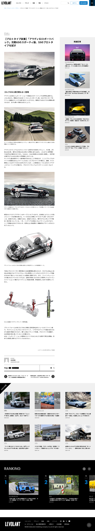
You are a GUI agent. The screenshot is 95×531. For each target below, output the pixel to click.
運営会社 (66, 524)
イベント (46, 3)
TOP (5, 8)
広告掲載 (59, 524)
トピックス (18, 3)
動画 (34, 3)
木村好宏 (13, 360)
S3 (9, 368)
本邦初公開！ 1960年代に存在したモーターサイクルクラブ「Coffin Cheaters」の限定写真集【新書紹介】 (40, 377)
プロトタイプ (15, 368)
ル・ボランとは (29, 524)
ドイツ (13, 8)
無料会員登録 (83, 3)
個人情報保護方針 (41, 524)
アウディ (17, 8)
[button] (89, 468)
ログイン (75, 3)
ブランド (27, 3)
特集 (40, 3)
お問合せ (51, 524)
